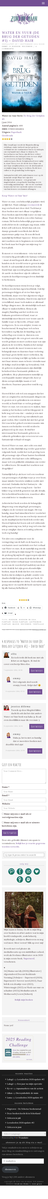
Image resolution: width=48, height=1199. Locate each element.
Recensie (27, 46)
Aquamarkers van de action (29, 1088)
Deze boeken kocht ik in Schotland (23, 1113)
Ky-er (10, 1088)
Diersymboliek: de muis (27, 1093)
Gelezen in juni (14, 1127)
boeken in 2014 (27, 620)
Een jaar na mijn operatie (29, 1084)
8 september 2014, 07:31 (15, 691)
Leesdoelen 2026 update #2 (30, 1079)
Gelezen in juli (14, 1118)
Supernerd (29, 958)
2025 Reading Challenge (18, 1042)
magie (16, 624)
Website (6, 803)
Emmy (5, 46)
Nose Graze (37, 1184)
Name (5, 787)
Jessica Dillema (20, 706)
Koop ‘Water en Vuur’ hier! (15, 195)
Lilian (9, 1093)
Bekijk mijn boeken (24, 999)
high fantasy (20, 622)
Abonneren (10, 1169)
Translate (23, 1137)
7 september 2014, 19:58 (13, 670)
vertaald (38, 624)
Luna (9, 1097)
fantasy (6, 622)
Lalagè (10, 1079)
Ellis (14, 653)
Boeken (16, 46)
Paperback (16, 132)
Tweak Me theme (21, 1184)
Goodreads (7, 135)
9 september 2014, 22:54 (15, 750)
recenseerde (33, 204)
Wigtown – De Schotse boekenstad (24, 1109)
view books (29, 1059)
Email (5, 795)
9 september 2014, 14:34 (13, 726)
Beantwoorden (37, 670)
